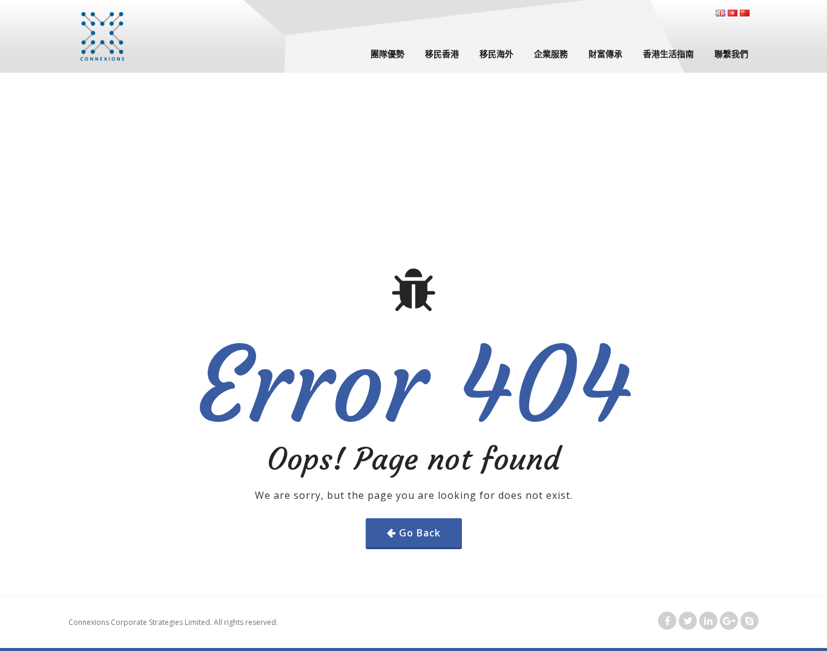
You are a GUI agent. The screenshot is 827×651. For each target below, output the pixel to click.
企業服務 (551, 53)
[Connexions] (102, 36)
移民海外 (496, 53)
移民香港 (442, 53)
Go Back (420, 532)
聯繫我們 (731, 53)
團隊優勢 (387, 53)
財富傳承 (605, 53)
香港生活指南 (668, 53)
